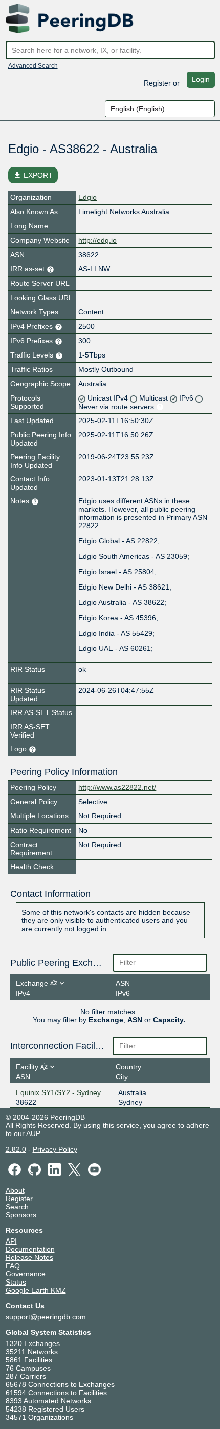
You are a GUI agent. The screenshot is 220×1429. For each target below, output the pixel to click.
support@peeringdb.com (46, 1317)
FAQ (13, 1266)
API (11, 1241)
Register (157, 82)
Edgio (87, 197)
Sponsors (21, 1215)
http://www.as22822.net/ (117, 787)
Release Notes (29, 1257)
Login (201, 79)
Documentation (30, 1249)
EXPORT (33, 175)
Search (17, 1207)
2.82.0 (16, 1149)
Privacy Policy (55, 1149)
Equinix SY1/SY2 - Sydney (58, 1092)
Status (16, 1282)
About (15, 1190)
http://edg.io (97, 240)
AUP (32, 1133)
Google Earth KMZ (36, 1290)
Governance (26, 1274)
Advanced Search (33, 65)
